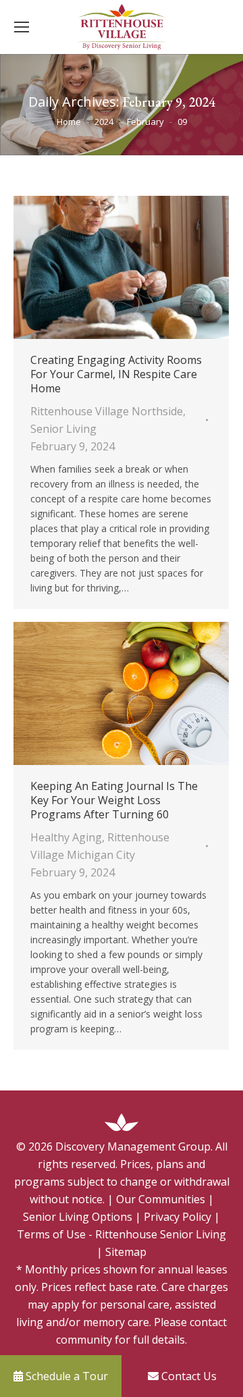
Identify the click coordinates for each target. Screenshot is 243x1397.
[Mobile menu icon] (22, 27)
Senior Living (63, 428)
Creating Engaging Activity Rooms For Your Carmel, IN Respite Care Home (116, 374)
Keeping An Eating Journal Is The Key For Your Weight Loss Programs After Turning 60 (114, 800)
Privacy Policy (177, 1216)
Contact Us (188, 1376)
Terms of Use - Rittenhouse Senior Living (121, 1234)
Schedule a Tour (65, 1376)
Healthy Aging (66, 837)
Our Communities (160, 1199)
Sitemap (125, 1251)
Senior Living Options (77, 1216)
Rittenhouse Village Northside (106, 411)
